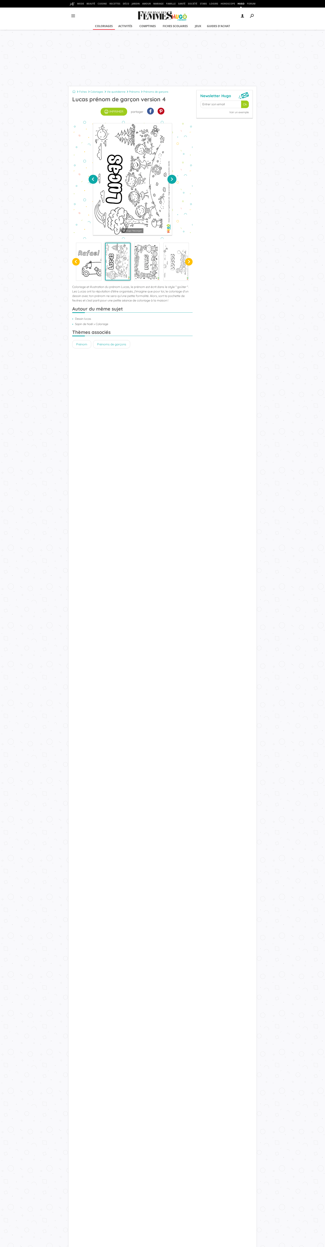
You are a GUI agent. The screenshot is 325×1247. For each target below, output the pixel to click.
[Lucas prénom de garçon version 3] (147, 262)
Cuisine (102, 3)
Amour (146, 3)
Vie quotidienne (116, 91)
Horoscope (228, 3)
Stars (203, 3)
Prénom (81, 344)
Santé (181, 3)
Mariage (158, 3)
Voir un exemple (239, 112)
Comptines (147, 26)
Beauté (91, 3)
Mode (80, 3)
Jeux (198, 26)
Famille (171, 3)
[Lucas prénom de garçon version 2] (176, 262)
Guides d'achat (218, 26)
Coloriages (104, 26)
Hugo (241, 3)
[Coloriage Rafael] (88, 262)
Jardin (136, 3)
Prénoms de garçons (155, 91)
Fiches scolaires (175, 26)
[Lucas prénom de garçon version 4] (118, 261)
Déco (126, 3)
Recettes (114, 3)
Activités (125, 26)
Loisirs (213, 3)
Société (192, 3)
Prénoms (134, 91)
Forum (251, 3)
